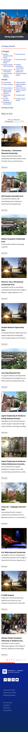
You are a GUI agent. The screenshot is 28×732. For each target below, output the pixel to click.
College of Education (21, 59)
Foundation (6, 705)
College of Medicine (8, 84)
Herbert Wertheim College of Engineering (7, 75)
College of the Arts (20, 54)
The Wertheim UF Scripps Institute (7, 103)
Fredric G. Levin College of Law (19, 70)
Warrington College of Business (21, 74)
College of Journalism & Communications (20, 66)
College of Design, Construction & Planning (7, 61)
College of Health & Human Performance (8, 65)
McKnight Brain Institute (7, 95)
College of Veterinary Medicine (21, 90)
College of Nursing (7, 88)
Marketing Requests (9, 695)
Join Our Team (7, 703)
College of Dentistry (21, 82)
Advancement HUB (9, 690)
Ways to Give (7, 113)
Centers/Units (7, 107)
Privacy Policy (7, 710)
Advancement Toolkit (9, 692)
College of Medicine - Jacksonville (21, 85)
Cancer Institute (7, 82)
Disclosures (6, 708)
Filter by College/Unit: (14, 119)
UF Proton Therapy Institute (20, 99)
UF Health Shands (20, 95)
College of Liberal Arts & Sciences (7, 70)
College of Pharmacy (21, 88)
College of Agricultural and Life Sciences (8, 55)
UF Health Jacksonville (6, 99)
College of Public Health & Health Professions (7, 91)
